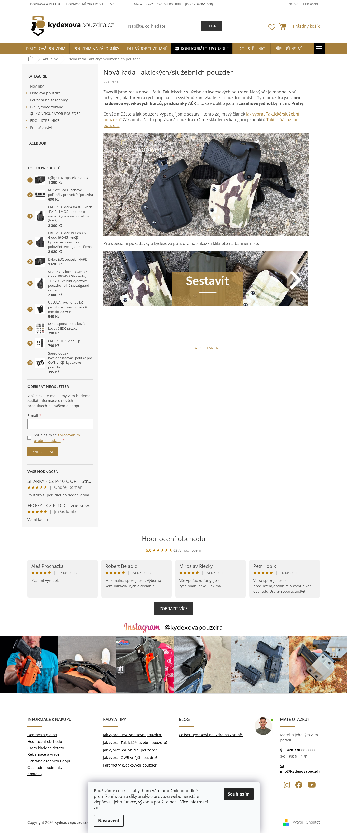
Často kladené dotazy (45, 747)
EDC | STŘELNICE (45, 120)
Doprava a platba (45, 4)
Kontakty (34, 773)
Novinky (37, 86)
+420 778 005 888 (300, 750)
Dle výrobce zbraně (46, 106)
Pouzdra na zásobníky (49, 100)
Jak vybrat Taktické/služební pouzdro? (135, 742)
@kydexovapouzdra (194, 627)
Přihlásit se (43, 451)
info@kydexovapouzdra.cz (303, 771)
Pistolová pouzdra (45, 93)
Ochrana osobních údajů (48, 761)
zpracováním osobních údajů (57, 438)
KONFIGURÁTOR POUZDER (58, 113)
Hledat (211, 26)
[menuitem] (45, 49)
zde (97, 807)
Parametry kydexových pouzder (130, 765)
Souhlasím (239, 794)
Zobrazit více (174, 608)
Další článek (206, 347)
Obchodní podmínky (44, 767)
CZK (289, 4)
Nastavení (108, 821)
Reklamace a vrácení (45, 754)
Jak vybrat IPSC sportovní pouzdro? (132, 734)
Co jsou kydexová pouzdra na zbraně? (211, 734)
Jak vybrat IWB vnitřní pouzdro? (130, 750)
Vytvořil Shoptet (306, 822)
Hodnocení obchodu (84, 4)
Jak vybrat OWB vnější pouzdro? (130, 757)
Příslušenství (41, 127)
